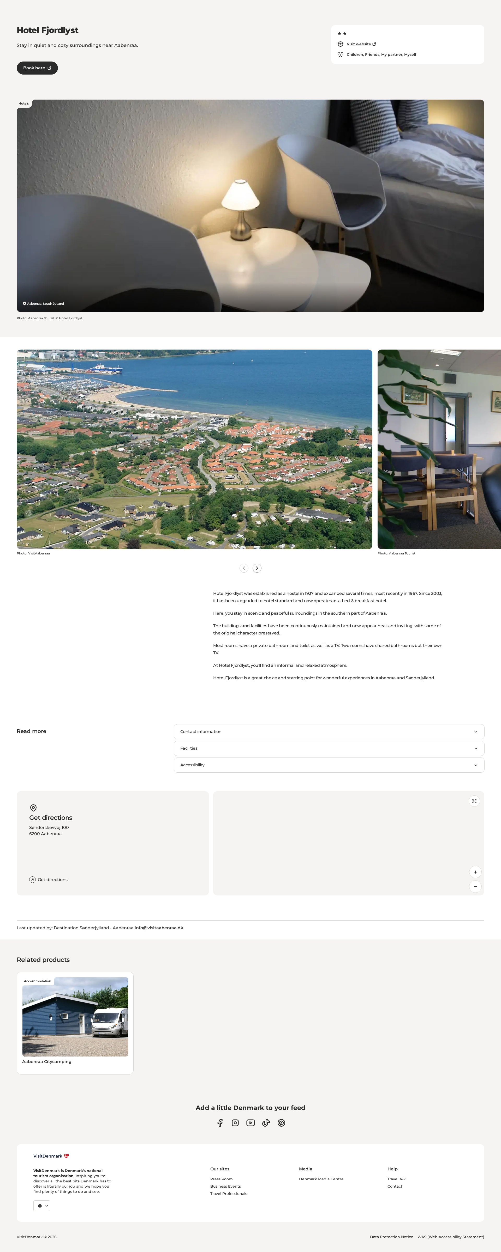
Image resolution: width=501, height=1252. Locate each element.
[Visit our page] (235, 1122)
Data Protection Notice (391, 1237)
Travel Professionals (228, 1193)
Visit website (359, 44)
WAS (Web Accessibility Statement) (451, 1237)
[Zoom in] (475, 872)
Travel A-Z (396, 1179)
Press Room (221, 1179)
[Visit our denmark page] (219, 1122)
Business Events (225, 1186)
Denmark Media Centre (321, 1179)
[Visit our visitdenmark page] (250, 1122)
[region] (348, 843)
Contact (394, 1186)
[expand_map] (474, 801)
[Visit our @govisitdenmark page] (266, 1122)
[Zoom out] (475, 886)
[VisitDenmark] (51, 1156)
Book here (34, 67)
